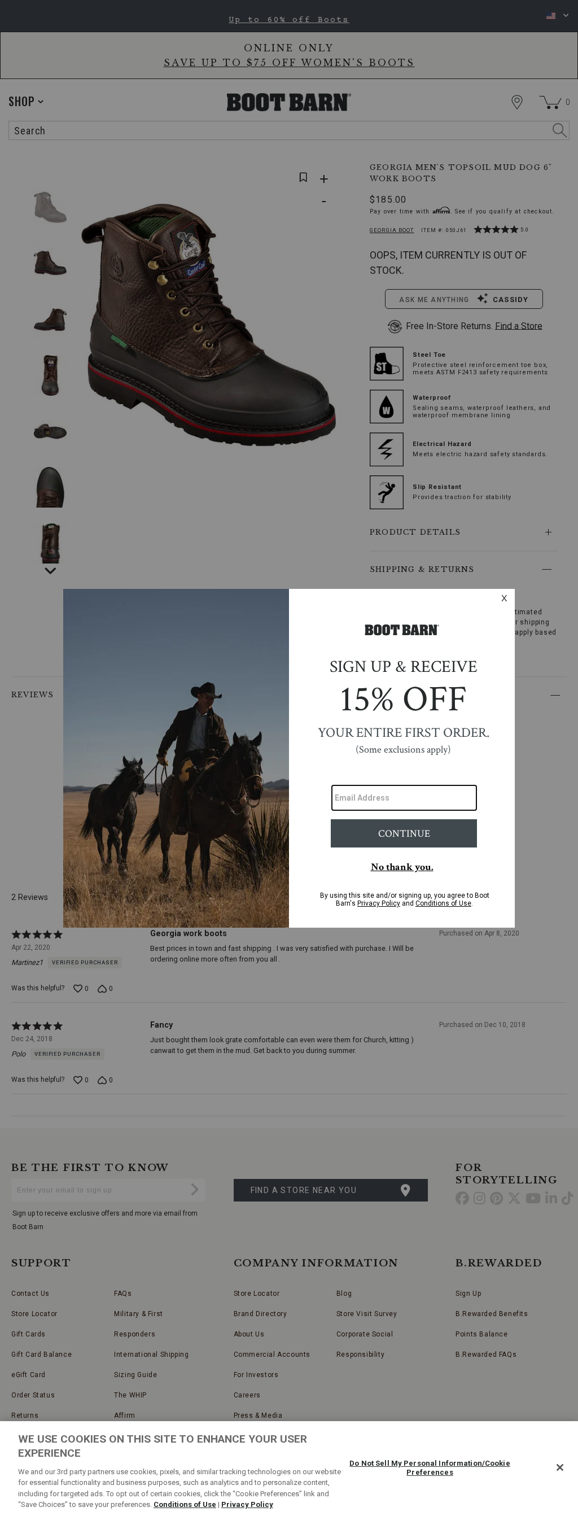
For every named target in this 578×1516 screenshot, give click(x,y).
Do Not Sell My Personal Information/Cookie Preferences (429, 1467)
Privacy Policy (247, 1504)
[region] (289, 1468)
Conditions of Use (185, 1504)
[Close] (560, 1467)
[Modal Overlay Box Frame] (289, 758)
